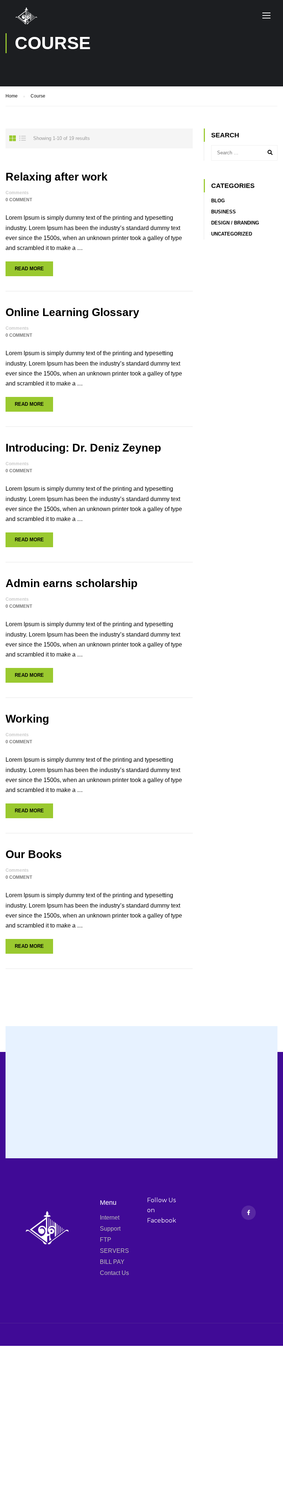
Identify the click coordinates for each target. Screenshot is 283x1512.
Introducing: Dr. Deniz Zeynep (83, 448)
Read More (29, 268)
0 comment (19, 199)
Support (110, 1228)
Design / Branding (235, 223)
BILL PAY (112, 1262)
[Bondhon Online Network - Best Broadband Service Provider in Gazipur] (39, 23)
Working (27, 719)
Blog (218, 200)
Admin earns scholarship (71, 583)
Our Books (34, 854)
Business (223, 212)
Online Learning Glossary (72, 312)
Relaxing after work (57, 177)
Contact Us (114, 1273)
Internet (109, 1217)
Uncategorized (231, 234)
